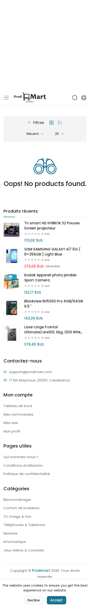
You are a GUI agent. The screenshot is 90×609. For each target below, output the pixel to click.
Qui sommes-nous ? (20, 456)
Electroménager (17, 499)
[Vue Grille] (51, 122)
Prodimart (41, 570)
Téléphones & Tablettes (24, 524)
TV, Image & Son (17, 516)
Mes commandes (18, 414)
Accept (56, 600)
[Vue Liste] (60, 122)
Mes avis (10, 422)
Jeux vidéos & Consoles (23, 550)
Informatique (14, 541)
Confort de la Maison (21, 507)
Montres (10, 533)
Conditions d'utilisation (23, 465)
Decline (33, 600)
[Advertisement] (45, 45)
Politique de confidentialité (26, 473)
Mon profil (11, 431)
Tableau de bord (17, 405)
